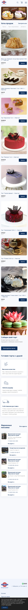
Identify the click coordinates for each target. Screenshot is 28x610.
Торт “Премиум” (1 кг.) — (7, 157)
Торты (4, 26)
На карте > (11, 443)
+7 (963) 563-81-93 (13, 479)
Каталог (3, 593)
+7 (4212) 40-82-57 (15, 452)
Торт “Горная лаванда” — (7, 193)
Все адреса (23, 426)
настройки (8, 604)
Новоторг (6, 60)
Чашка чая (5, 296)
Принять (5, 607)
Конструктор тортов (9, 348)
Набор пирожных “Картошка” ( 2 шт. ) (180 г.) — (13, 88)
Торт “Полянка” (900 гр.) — (8, 258)
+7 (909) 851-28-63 (13, 465)
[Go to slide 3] (12, 18)
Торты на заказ (5, 596)
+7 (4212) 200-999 (13, 441)
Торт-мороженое (13, 26)
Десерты (23, 26)
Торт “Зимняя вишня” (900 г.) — (9, 230)
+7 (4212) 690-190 (13, 492)
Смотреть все (22, 23)
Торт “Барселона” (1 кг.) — (8, 117)
